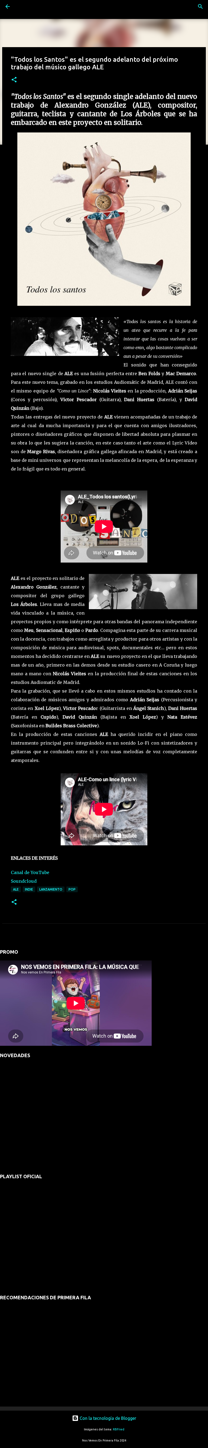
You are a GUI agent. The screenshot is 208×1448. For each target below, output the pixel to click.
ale (16, 889)
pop (72, 889)
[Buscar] (23, 6)
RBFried (118, 1429)
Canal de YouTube (30, 872)
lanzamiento (50, 889)
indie (29, 889)
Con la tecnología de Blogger (107, 1418)
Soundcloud (24, 881)
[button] (14, 80)
